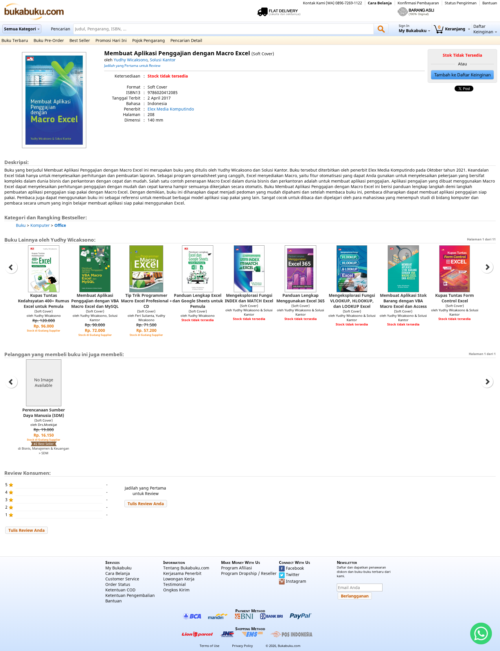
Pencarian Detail (186, 40)
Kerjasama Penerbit (182, 573)
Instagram (296, 581)
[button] (145, 503)
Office (60, 225)
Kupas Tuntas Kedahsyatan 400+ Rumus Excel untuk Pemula (43, 301)
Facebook (295, 568)
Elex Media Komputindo (171, 109)
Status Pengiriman (461, 3)
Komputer (40, 225)
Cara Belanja (380, 3)
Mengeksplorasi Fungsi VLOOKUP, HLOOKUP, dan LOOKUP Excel (352, 301)
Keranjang (452, 29)
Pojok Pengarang (148, 40)
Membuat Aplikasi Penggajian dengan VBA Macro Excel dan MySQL (95, 301)
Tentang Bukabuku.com (186, 568)
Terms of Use (209, 645)
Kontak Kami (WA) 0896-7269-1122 (332, 3)
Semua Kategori (20, 29)
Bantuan (489, 3)
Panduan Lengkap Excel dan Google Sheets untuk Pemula (197, 301)
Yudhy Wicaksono (131, 59)
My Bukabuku (118, 568)
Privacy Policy (242, 645)
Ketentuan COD (120, 590)
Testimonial (174, 584)
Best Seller (79, 40)
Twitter (292, 574)
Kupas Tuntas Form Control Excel (454, 298)
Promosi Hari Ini (111, 40)
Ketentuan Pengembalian (130, 595)
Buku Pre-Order (49, 40)
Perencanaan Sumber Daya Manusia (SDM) (43, 412)
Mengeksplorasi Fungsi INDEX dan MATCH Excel (249, 298)
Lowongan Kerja (178, 579)
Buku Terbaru (14, 40)
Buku (21, 225)
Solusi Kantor (163, 59)
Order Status (117, 584)
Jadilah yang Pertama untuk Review (132, 65)
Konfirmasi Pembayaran (418, 3)
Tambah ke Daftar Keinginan (462, 75)
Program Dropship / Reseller (249, 573)
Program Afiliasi (236, 568)
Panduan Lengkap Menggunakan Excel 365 (300, 298)
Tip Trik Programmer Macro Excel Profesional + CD (146, 301)
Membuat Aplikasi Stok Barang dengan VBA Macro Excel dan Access (403, 301)
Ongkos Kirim (176, 590)
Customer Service (122, 579)
